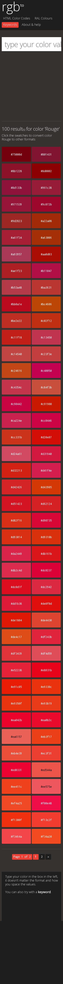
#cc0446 (46, 420)
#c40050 (46, 370)
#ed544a (46, 770)
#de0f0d (46, 603)
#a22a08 (46, 221)
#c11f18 (16, 337)
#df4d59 (46, 653)
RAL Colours (43, 18)
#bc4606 (46, 304)
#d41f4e (46, 470)
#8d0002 (46, 171)
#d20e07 (46, 437)
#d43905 (46, 487)
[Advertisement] (31, 86)
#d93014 (16, 537)
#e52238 (16, 670)
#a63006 (46, 237)
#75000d (16, 154)
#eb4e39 (16, 753)
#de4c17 (16, 636)
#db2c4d (16, 570)
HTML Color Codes (16, 18)
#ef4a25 (16, 803)
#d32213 (16, 470)
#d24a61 (16, 453)
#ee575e (46, 786)
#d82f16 (16, 520)
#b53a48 (16, 287)
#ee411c (16, 786)
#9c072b (46, 204)
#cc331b (16, 437)
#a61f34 (16, 237)
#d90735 (46, 520)
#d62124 (46, 503)
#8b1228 (16, 171)
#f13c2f (46, 819)
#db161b (46, 553)
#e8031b (46, 670)
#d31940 (46, 453)
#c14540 (16, 354)
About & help (31, 24)
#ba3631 (46, 287)
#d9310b (46, 537)
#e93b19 (46, 703)
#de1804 (16, 620)
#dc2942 (46, 587)
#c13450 (46, 337)
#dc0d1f (16, 587)
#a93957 (16, 254)
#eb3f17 (46, 736)
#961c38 (46, 187)
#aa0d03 (46, 254)
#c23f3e (46, 354)
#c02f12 (46, 320)
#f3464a (16, 836)
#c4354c (16, 387)
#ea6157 (16, 736)
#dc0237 (46, 570)
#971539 (16, 204)
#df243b (46, 636)
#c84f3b (46, 387)
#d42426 (16, 487)
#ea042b (16, 720)
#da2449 (16, 553)
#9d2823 (16, 221)
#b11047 (46, 270)
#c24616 (16, 370)
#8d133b (16, 187)
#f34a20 (46, 836)
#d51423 (16, 503)
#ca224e (16, 420)
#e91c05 (16, 686)
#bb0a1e (16, 304)
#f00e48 (46, 803)
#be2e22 (16, 320)
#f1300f (16, 819)
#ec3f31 (46, 753)
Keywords (10, 24)
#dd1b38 (16, 603)
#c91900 (46, 404)
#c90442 (16, 404)
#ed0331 (16, 770)
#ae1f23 (16, 270)
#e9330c (46, 686)
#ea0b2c (46, 720)
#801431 (46, 154)
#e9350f (16, 703)
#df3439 (16, 653)
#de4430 (46, 620)
